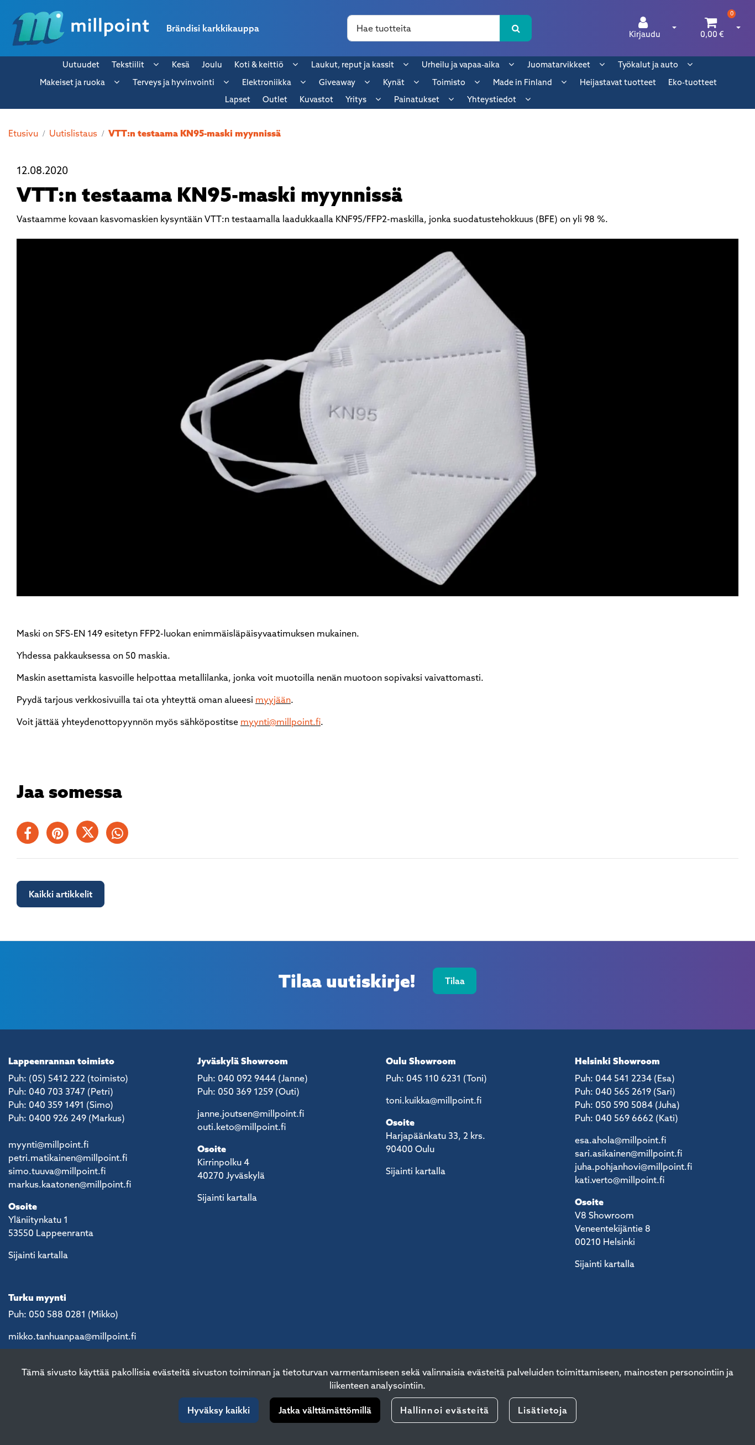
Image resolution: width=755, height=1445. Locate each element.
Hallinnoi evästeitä (444, 1410)
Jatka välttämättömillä (325, 1410)
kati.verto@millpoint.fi (619, 1179)
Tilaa (455, 980)
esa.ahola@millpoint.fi (620, 1140)
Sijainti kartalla (38, 1254)
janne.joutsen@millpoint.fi (250, 1113)
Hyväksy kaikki (218, 1410)
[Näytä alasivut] (155, 64)
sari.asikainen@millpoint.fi (628, 1153)
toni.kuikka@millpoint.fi (433, 1100)
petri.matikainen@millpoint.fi (67, 1157)
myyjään (273, 699)
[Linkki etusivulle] (81, 28)
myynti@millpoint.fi (280, 721)
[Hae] (516, 28)
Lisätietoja (543, 1410)
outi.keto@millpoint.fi (241, 1126)
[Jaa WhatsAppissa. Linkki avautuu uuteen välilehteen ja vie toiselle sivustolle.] (120, 834)
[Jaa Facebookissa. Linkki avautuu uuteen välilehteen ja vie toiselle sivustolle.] (31, 834)
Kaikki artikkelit (60, 894)
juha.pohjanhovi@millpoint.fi (633, 1166)
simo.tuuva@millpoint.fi (57, 1170)
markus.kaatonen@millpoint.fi (69, 1184)
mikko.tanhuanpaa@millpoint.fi (72, 1336)
